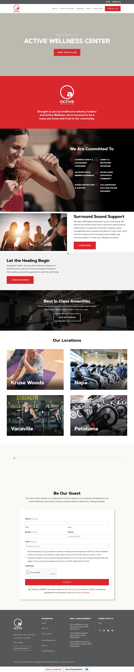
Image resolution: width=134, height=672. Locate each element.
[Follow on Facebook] (100, 630)
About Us (45, 628)
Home (44, 623)
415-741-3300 (18, 643)
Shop (88, 8)
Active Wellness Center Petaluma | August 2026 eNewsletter (79, 627)
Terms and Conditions (78, 589)
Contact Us (116, 2)
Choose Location (21, 648)
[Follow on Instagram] (112, 630)
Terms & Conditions (26, 662)
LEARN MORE (85, 245)
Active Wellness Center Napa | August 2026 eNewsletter (79, 635)
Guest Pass (98, 8)
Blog (108, 2)
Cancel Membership (48, 640)
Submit (67, 582)
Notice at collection (54, 669)
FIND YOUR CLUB (67, 52)
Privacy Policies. (82, 592)
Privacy (15, 662)
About (54, 8)
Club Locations (67, 8)
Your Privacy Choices (73, 669)
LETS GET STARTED (20, 280)
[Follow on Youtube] (108, 630)
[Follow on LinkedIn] (104, 630)
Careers (80, 8)
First (27, 527)
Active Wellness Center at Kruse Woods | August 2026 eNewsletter (80, 644)
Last (69, 527)
